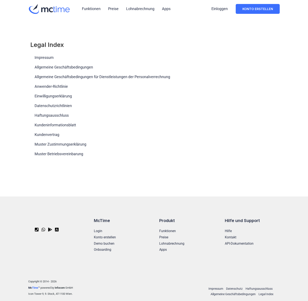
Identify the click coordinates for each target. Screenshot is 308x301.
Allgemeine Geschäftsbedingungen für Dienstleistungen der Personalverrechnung (102, 77)
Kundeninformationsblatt (55, 125)
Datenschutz (234, 288)
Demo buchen (104, 243)
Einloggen (219, 8)
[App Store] (57, 229)
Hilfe (228, 231)
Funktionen (91, 8)
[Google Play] (50, 229)
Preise (113, 8)
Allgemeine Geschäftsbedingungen (64, 67)
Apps (166, 8)
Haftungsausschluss (52, 115)
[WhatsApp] (43, 229)
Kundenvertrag (47, 134)
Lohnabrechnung (140, 8)
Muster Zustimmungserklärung (60, 144)
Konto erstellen (105, 237)
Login (98, 231)
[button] (258, 9)
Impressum (44, 57)
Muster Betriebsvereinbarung (59, 154)
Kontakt (230, 237)
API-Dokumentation (239, 243)
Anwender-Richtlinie (51, 86)
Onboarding (102, 250)
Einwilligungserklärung (53, 96)
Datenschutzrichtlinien (53, 105)
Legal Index (266, 294)
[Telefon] (37, 229)
